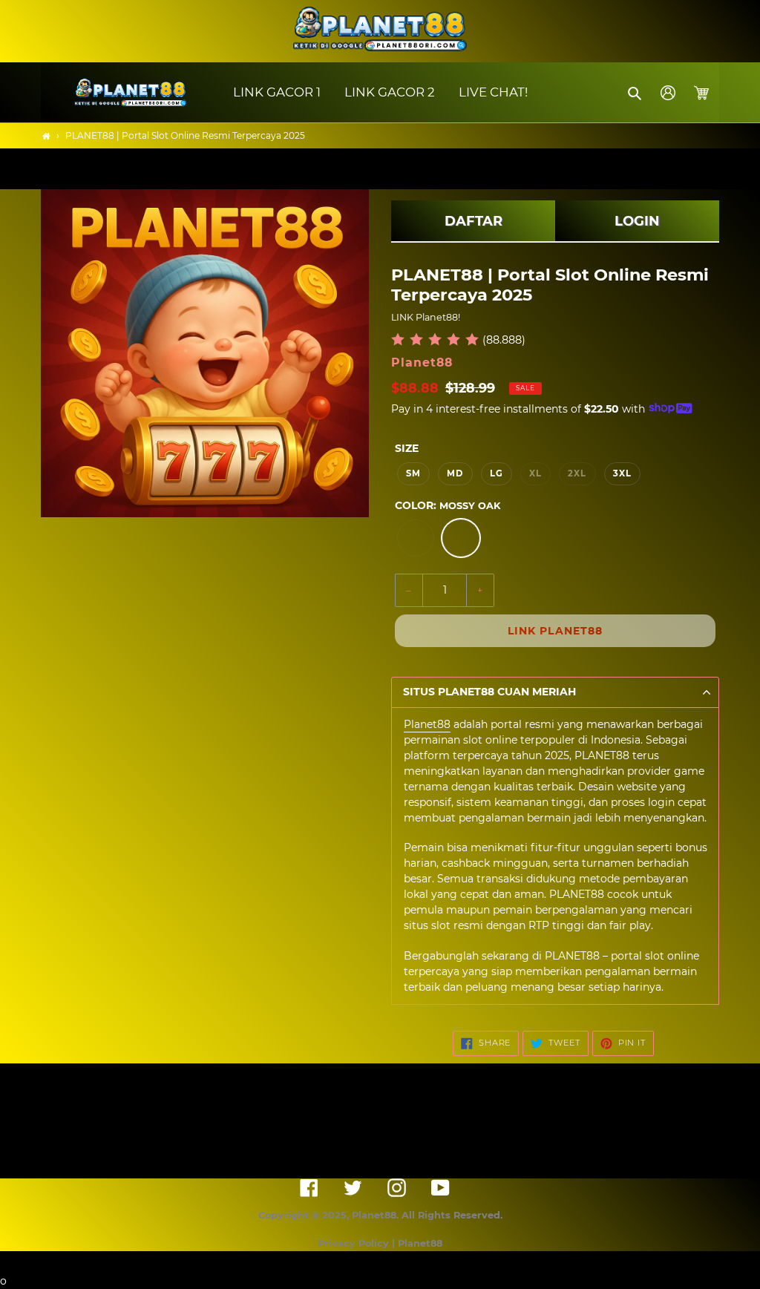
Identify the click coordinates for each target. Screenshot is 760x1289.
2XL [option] (577, 473)
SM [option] (413, 473)
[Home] (46, 136)
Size (407, 448)
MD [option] (455, 473)
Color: (447, 505)
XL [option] (535, 473)
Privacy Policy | (358, 1243)
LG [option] (496, 473)
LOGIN (637, 221)
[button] (635, 93)
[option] (415, 538)
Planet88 (427, 724)
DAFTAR (473, 221)
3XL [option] (622, 473)
